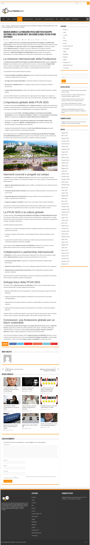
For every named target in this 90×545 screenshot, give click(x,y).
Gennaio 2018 (64, 255)
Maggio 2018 (64, 245)
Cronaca (14, 19)
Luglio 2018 (64, 239)
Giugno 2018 (64, 242)
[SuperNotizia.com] (13, 10)
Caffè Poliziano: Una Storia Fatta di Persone (14, 369)
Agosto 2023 (64, 187)
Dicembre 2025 (65, 141)
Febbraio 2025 (65, 157)
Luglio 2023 (64, 190)
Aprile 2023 (64, 198)
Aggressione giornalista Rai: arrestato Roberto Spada (11, 426)
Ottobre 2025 (64, 146)
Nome (5, 460)
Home (2, 3)
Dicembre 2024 (65, 160)
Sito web (6, 471)
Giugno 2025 (64, 152)
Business (65, 29)
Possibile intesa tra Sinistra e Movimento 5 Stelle (49, 406)
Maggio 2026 (64, 133)
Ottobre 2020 (64, 234)
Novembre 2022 (65, 209)
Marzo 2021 (64, 223)
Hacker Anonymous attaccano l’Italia (28, 388)
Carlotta (7, 39)
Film (57, 19)
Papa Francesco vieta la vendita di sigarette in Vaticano (29, 407)
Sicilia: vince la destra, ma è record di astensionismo (49, 424)
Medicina (67, 19)
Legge (64, 51)
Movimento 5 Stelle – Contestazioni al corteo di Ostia (11, 407)
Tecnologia (66, 68)
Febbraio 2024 (65, 173)
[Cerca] (88, 3)
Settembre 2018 (65, 236)
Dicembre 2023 (65, 176)
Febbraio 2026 (65, 138)
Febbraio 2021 (65, 225)
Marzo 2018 (64, 250)
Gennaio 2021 (64, 228)
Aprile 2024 (64, 171)
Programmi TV (38, 19)
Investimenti (75, 19)
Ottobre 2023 (64, 182)
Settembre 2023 (65, 184)
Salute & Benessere (28, 19)
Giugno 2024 (64, 165)
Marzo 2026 (64, 135)
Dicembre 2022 (65, 206)
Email (5, 465)
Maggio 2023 (64, 195)
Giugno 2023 (64, 193)
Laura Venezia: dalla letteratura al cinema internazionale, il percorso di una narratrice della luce (73, 105)
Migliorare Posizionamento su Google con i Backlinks (48, 369)
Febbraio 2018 (65, 253)
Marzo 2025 (64, 154)
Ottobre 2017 (64, 264)
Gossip (61, 19)
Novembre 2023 (65, 179)
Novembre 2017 (65, 261)
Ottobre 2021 (64, 220)
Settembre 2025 (65, 149)
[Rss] (76, 3)
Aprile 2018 (64, 247)
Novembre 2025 (65, 143)
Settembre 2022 (65, 212)
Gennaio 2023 (64, 204)
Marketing (65, 54)
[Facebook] (77, 3)
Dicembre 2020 (65, 231)
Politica (20, 19)
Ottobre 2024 (64, 163)
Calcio (8, 19)
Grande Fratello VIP (49, 19)
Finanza (65, 40)
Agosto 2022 (64, 214)
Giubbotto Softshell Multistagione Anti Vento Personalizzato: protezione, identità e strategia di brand (73, 111)
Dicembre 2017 (65, 258)
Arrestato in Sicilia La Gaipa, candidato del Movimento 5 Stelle (47, 389)
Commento (7, 444)
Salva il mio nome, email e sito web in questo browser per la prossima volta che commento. (30, 477)
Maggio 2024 (64, 168)
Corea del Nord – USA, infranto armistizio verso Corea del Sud (11, 389)
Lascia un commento (35, 39)
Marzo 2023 (64, 201)
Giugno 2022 (64, 217)
